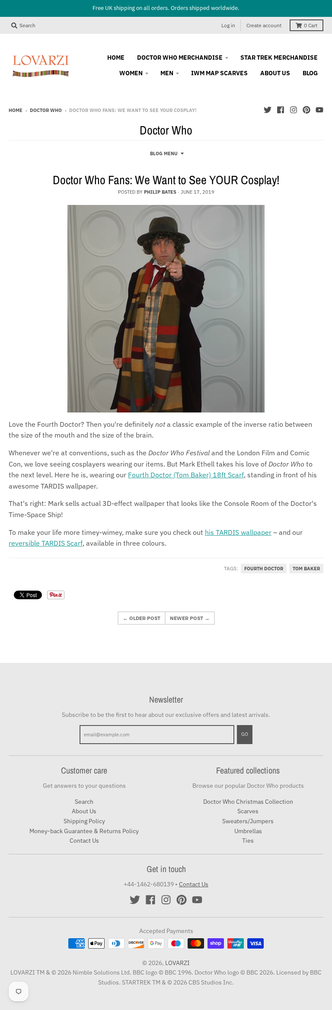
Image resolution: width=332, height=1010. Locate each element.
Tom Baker (306, 569)
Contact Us (84, 840)
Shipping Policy (84, 821)
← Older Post (141, 618)
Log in (228, 25)
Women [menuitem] (131, 73)
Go (244, 734)
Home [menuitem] (115, 57)
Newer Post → (190, 618)
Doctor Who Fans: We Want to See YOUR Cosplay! (166, 180)
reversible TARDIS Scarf (46, 543)
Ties (248, 840)
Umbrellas (248, 831)
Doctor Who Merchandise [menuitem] (180, 57)
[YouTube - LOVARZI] (319, 110)
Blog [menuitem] (310, 73)
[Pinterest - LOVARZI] (306, 110)
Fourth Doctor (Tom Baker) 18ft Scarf (186, 474)
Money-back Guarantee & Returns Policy (84, 831)
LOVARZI (177, 963)
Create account (263, 25)
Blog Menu (164, 153)
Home (15, 110)
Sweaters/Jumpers (248, 821)
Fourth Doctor (263, 569)
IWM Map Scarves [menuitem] (219, 73)
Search (84, 801)
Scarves (248, 811)
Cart (310, 25)
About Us (84, 811)
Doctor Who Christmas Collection (248, 801)
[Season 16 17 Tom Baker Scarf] (166, 308)
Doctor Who (46, 110)
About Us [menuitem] (275, 73)
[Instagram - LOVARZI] (293, 110)
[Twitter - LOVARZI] (267, 110)
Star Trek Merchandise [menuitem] (279, 57)
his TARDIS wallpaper (238, 532)
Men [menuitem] (166, 73)
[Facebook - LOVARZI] (280, 110)
